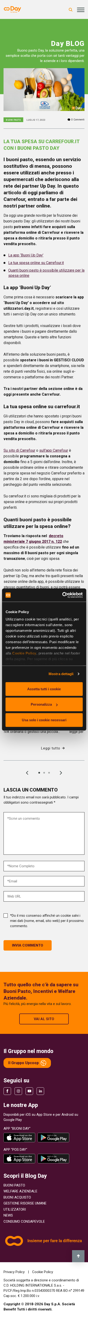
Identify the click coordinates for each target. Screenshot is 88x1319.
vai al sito (44, 1019)
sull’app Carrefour (53, 450)
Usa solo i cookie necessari (44, 720)
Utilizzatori (15, 1209)
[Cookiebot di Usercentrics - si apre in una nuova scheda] (63, 595)
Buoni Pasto (14, 1185)
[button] (39, 773)
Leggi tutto (50, 748)
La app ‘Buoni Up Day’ (25, 255)
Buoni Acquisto (17, 1197)
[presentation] (27, 773)
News (8, 1215)
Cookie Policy (24, 653)
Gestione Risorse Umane (25, 1203)
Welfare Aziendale (20, 1191)
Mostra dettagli (61, 674)
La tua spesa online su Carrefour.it (36, 263)
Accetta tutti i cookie (44, 689)
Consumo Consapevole (24, 1221)
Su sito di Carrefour (19, 450)
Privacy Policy (15, 1272)
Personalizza (41, 704)
